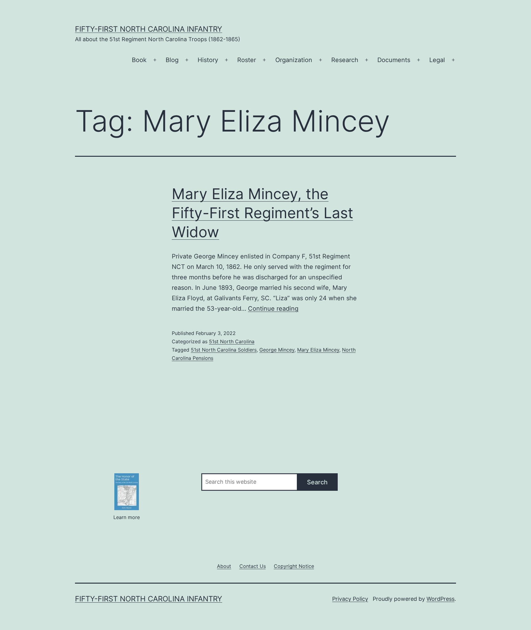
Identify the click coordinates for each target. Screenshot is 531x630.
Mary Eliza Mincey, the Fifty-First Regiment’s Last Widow (262, 213)
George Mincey (276, 350)
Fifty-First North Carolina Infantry (148, 29)
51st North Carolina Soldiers (224, 350)
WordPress (440, 599)
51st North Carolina (231, 341)
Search (317, 482)
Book (139, 60)
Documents (393, 60)
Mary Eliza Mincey (318, 350)
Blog (172, 60)
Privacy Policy (350, 599)
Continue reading (273, 308)
